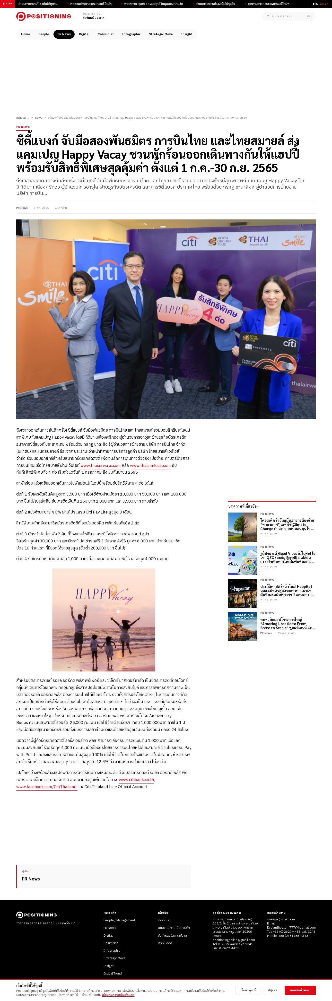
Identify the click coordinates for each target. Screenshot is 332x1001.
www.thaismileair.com (150, 465)
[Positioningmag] (43, 16)
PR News (64, 34)
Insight (186, 34)
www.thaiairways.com (101, 465)
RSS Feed (165, 943)
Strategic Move (161, 34)
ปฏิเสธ (273, 990)
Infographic (131, 34)
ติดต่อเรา (164, 920)
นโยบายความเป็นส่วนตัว (174, 928)
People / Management (119, 920)
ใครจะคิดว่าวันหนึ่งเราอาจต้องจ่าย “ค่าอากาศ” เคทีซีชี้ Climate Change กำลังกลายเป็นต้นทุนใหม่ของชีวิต (287, 524)
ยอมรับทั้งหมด (300, 990)
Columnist (106, 34)
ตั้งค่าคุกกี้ (248, 990)
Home (25, 34)
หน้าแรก (21, 118)
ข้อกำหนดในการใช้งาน (172, 935)
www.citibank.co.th (136, 779)
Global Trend (113, 973)
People (43, 34)
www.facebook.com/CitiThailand (47, 786)
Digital (84, 34)
